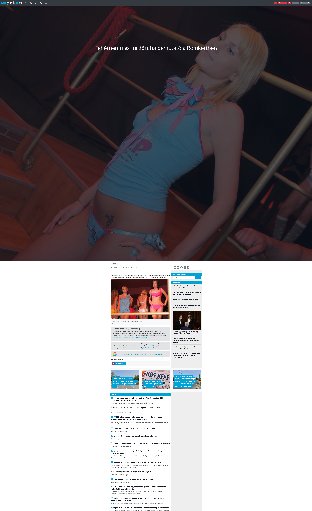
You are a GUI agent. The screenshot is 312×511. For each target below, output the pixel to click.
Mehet (198, 278)
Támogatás (282, 3)
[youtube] (37, 3)
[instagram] (26, 3)
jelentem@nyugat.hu (148, 348)
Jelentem (295, 3)
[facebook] (21, 3)
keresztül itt (150, 346)
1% (289, 3)
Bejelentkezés (305, 3)
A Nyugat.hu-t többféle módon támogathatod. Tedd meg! (130, 337)
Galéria (116, 263)
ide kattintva (125, 348)
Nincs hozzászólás (120, 363)
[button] (46, 3)
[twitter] (31, 3)
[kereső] (41, 3)
